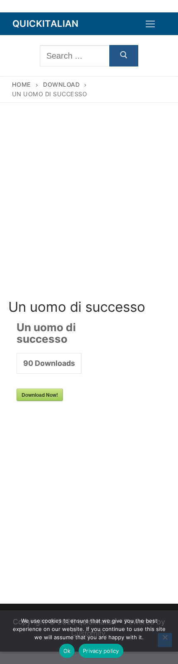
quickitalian (45, 23)
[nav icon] (150, 24)
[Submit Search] (123, 55)
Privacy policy (101, 650)
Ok (67, 650)
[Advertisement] (89, 207)
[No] (165, 640)
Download (61, 84)
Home (21, 84)
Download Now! (40, 394)
